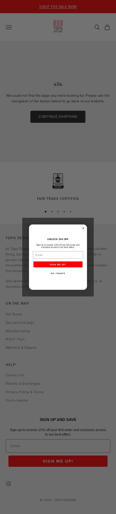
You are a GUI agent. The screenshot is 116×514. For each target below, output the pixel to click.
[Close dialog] (83, 228)
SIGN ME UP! (58, 264)
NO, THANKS (58, 273)
